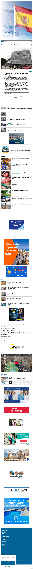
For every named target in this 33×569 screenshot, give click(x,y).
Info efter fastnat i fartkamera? (8, 330)
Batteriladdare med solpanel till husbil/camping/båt (12, 325)
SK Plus (3, 533)
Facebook (3, 552)
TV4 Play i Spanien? (5, 340)
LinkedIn (3, 553)
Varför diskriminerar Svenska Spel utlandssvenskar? (13, 332)
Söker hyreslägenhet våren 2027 (8, 338)
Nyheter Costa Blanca (27, 566)
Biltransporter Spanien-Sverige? (8, 341)
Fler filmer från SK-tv (4, 373)
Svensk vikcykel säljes (6, 334)
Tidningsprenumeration (5, 536)
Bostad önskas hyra (5, 336)
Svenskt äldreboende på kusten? (8, 328)
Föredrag (3, 544)
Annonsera (3, 545)
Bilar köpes (3, 326)
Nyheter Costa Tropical (19, 566)
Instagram (3, 550)
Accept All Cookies (8, 561)
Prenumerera (2, 41)
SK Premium (4, 532)
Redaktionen (4, 541)
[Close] (15, 556)
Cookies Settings (8, 566)
